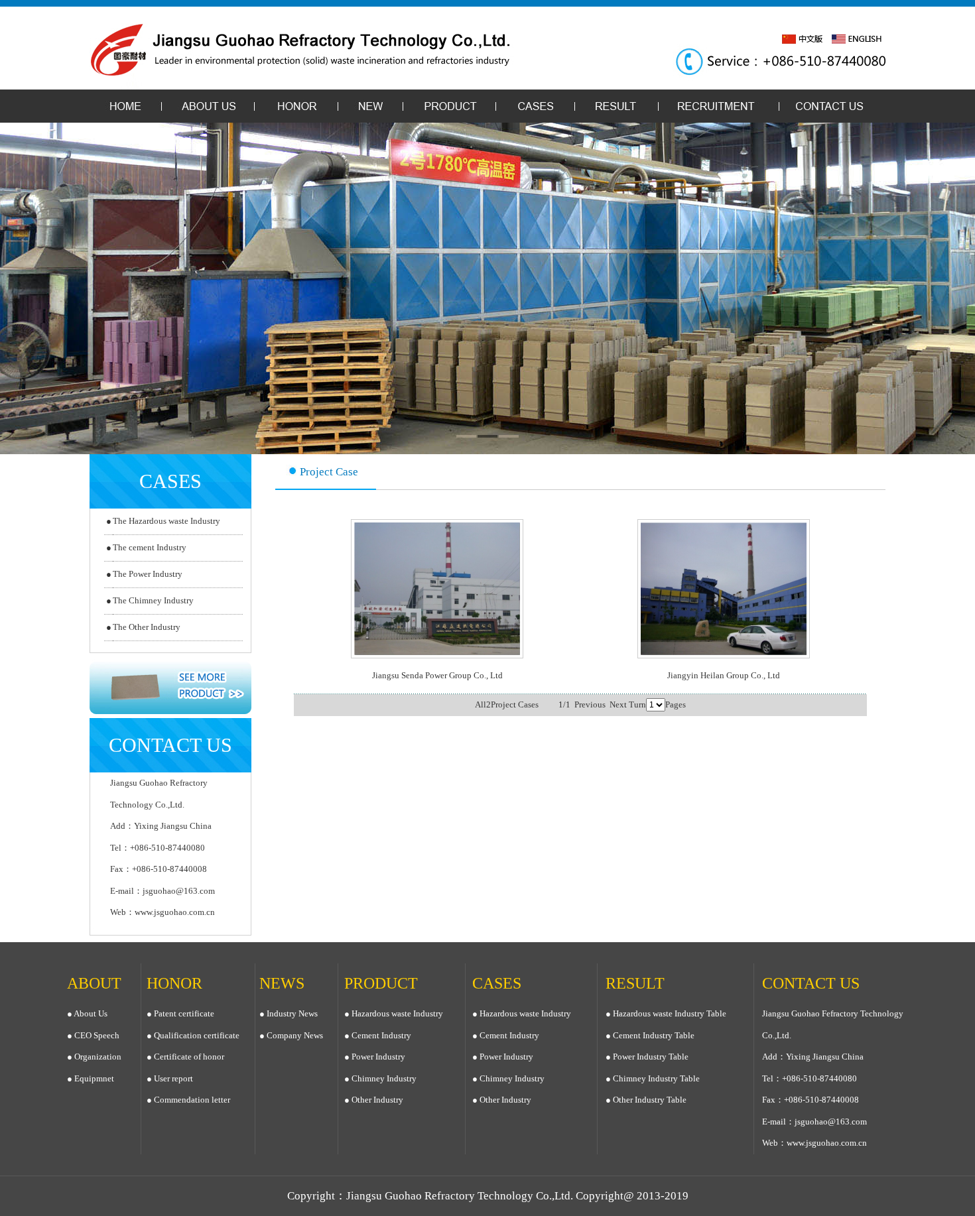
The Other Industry (146, 627)
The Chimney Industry (153, 600)
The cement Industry (149, 547)
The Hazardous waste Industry (166, 521)
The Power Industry (147, 574)
